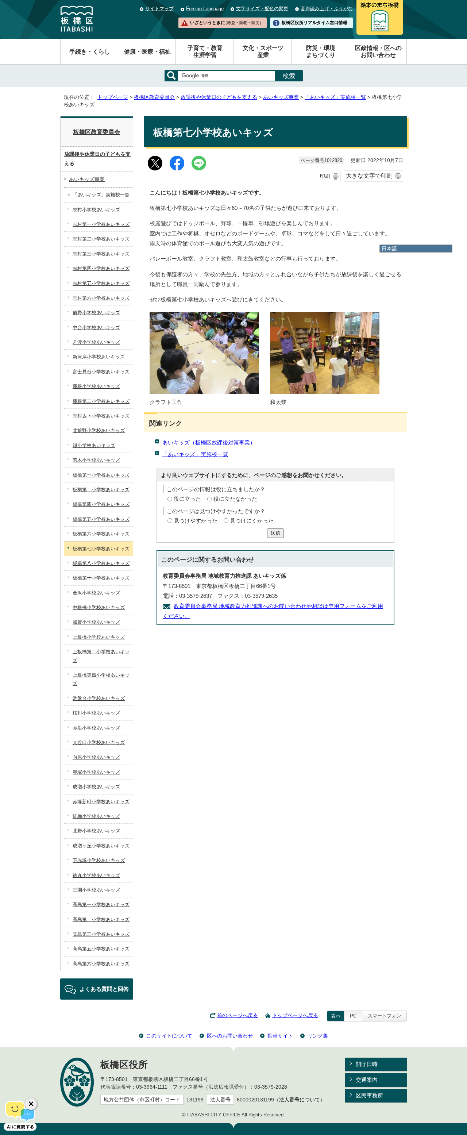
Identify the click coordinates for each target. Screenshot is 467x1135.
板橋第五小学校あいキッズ (101, 519)
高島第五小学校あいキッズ (101, 948)
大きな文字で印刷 (369, 176)
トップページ (112, 97)
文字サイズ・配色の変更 (262, 8)
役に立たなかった (235, 499)
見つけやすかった (195, 521)
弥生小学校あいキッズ (96, 728)
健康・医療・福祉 (147, 52)
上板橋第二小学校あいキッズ (101, 656)
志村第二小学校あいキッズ (101, 239)
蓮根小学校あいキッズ (96, 386)
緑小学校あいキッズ (94, 445)
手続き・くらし (89, 52)
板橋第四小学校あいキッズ (101, 504)
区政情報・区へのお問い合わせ (378, 51)
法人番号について (299, 1100)
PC (353, 1016)
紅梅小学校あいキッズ (96, 816)
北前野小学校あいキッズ (99, 430)
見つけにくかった (252, 521)
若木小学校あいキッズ (96, 460)
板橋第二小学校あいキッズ (101, 489)
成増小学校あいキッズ (96, 786)
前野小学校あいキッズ (96, 312)
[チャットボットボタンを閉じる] (31, 1104)
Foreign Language (205, 8)
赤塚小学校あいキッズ (96, 772)
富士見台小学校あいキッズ (101, 371)
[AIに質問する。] (20, 1115)
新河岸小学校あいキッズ (99, 356)
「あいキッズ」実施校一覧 (335, 97)
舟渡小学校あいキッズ (96, 342)
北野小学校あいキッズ (96, 831)
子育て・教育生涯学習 (205, 51)
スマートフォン (384, 1016)
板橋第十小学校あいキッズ (101, 578)
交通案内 (367, 1080)
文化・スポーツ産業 (263, 51)
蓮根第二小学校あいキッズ (101, 401)
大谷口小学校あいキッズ (99, 742)
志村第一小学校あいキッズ (101, 224)
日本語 (389, 248)
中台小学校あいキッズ (96, 327)
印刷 (325, 176)
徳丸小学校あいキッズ (96, 875)
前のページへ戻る (237, 1015)
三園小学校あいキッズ (96, 890)
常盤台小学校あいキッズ (99, 698)
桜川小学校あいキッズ (96, 713)
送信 (275, 533)
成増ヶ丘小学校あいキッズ (101, 846)
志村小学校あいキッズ (96, 209)
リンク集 (318, 1036)
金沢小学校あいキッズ (96, 593)
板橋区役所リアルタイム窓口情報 (314, 22)
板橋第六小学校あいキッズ (101, 533)
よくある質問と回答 (104, 989)
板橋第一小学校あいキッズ (101, 475)
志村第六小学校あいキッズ (101, 298)
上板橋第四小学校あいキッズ (101, 679)
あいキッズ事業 (281, 97)
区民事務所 (369, 1095)
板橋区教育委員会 (154, 97)
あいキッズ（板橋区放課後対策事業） (208, 442)
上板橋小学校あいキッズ (99, 637)
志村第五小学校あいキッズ (101, 283)
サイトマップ (159, 8)
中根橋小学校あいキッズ (99, 607)
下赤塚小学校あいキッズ (99, 860)
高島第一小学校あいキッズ (101, 904)
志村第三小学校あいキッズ (101, 254)
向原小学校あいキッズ (96, 757)
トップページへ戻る (295, 1015)
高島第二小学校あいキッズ (101, 919)
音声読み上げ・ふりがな (327, 8)
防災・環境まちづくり (320, 51)
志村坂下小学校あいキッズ (101, 416)
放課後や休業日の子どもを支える (219, 97)
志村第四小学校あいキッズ (101, 268)
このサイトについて (169, 1036)
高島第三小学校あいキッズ (101, 934)
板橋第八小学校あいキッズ (101, 563)
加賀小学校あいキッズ (96, 622)
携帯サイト (280, 1036)
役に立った (187, 499)
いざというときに (226, 22)
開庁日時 (367, 1064)
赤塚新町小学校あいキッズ (101, 801)
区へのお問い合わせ (230, 1036)
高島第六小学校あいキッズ (101, 963)
